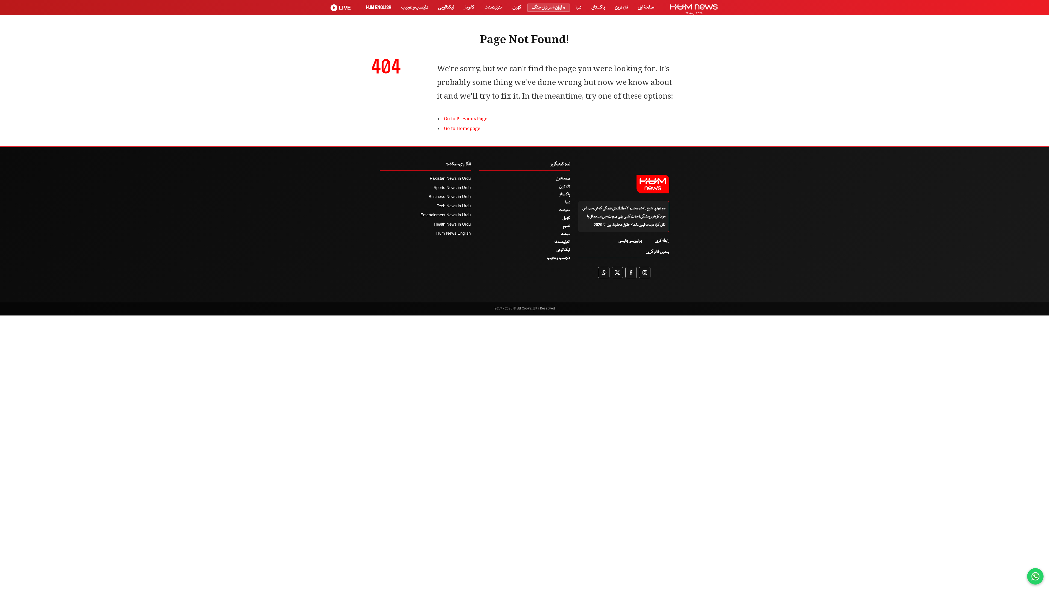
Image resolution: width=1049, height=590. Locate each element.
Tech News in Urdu (454, 205)
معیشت (564, 210)
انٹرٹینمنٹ (493, 7)
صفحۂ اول (646, 7)
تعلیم (566, 226)
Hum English (378, 7)
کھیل (516, 7)
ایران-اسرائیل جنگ (547, 7)
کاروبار (469, 7)
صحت (565, 234)
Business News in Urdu (450, 196)
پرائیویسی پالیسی (630, 241)
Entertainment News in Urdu (445, 215)
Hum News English (453, 233)
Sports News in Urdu (452, 187)
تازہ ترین (621, 7)
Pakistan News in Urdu (450, 178)
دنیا (578, 7)
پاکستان (598, 7)
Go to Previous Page (465, 119)
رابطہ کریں (662, 241)
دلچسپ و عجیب (414, 7)
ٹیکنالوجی (446, 7)
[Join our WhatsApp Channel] (1035, 576)
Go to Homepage (462, 129)
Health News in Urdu (452, 224)
